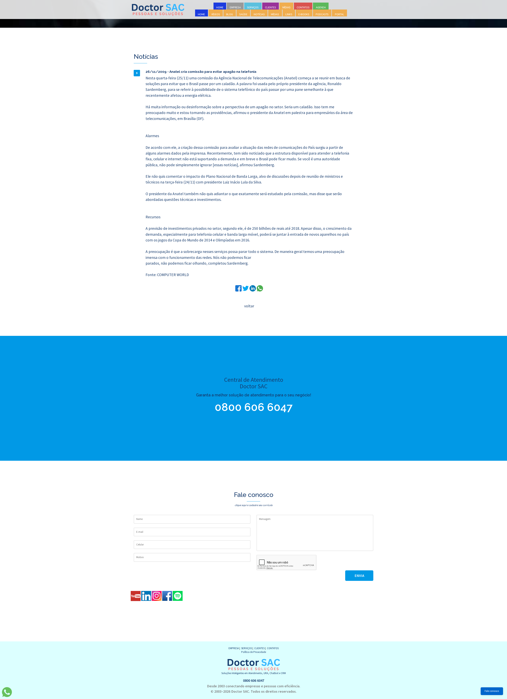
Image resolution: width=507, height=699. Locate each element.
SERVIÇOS (253, 7)
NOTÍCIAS (259, 14)
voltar (249, 306)
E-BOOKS (303, 14)
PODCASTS (322, 14)
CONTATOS (303, 7)
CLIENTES (270, 7)
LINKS (288, 14)
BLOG (229, 14)
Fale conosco (492, 691)
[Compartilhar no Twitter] (246, 288)
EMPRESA (235, 7)
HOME (219, 7)
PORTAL (339, 14)
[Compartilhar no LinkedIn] (253, 288)
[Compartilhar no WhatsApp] (260, 288)
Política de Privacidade (253, 652)
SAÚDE (243, 14)
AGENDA (321, 7)
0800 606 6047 (254, 407)
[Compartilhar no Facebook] (238, 288)
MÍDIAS (286, 7)
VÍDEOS (215, 14)
